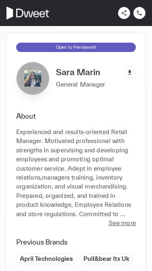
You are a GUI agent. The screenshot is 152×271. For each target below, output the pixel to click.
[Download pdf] (130, 72)
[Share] (124, 13)
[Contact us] (139, 13)
